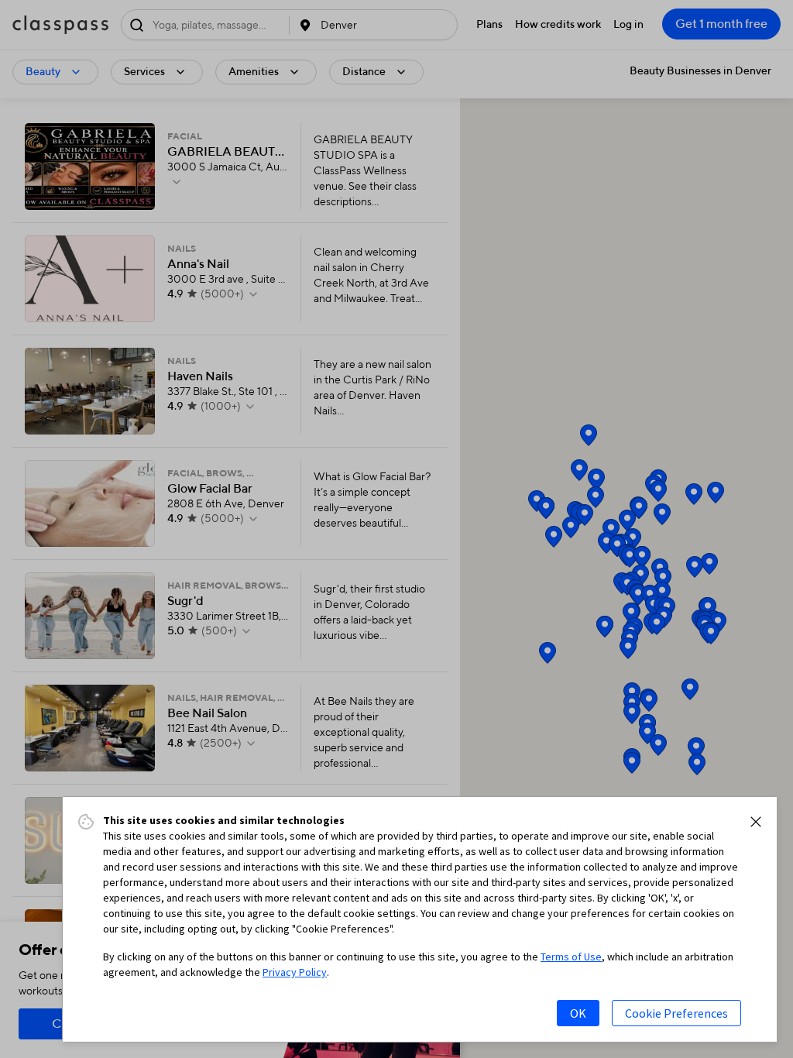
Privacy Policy (295, 972)
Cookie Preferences (676, 1013)
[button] (755, 821)
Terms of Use (571, 957)
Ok (578, 1013)
